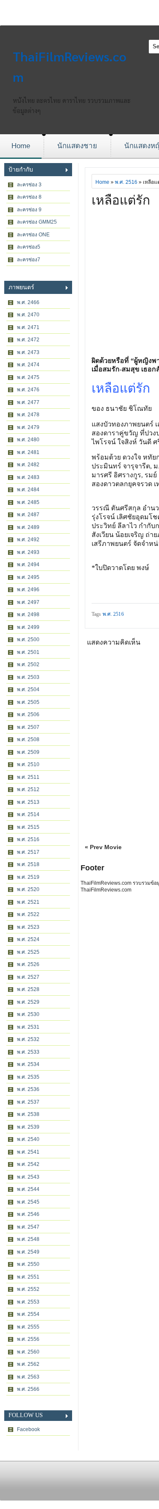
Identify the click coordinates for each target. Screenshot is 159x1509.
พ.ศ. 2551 (28, 1277)
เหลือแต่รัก (121, 200)
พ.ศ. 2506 (28, 714)
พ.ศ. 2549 (28, 1252)
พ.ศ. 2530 (28, 1014)
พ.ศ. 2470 (28, 315)
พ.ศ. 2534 (28, 1064)
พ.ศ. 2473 (28, 352)
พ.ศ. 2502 (28, 664)
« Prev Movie (103, 847)
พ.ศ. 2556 (28, 1339)
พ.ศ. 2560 (28, 1352)
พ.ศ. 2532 (28, 1039)
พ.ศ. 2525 (28, 952)
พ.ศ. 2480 (28, 440)
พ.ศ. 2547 (28, 1227)
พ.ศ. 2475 (28, 377)
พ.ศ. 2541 (28, 1152)
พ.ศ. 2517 (28, 852)
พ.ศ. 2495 (28, 577)
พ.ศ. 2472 (28, 340)
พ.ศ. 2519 (28, 877)
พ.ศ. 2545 (28, 1202)
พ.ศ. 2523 (28, 927)
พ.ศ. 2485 (28, 502)
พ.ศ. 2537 (28, 1102)
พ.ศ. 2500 (28, 639)
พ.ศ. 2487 (28, 515)
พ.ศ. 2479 (28, 427)
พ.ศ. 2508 (28, 739)
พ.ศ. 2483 (28, 477)
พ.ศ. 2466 (28, 302)
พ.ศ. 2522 (28, 914)
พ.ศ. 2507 (28, 727)
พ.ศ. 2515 (28, 827)
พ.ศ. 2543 (28, 1177)
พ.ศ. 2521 (28, 902)
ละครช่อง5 (28, 247)
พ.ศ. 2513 (28, 802)
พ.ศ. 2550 (28, 1264)
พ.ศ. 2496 (28, 590)
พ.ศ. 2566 (28, 1389)
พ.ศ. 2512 (28, 789)
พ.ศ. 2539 (28, 1127)
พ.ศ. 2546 (28, 1214)
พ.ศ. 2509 (28, 752)
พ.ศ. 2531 (28, 1027)
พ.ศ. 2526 (28, 964)
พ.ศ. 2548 (28, 1239)
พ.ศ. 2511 (28, 777)
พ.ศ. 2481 (28, 452)
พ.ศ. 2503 (28, 677)
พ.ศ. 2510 (28, 764)
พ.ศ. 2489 (28, 527)
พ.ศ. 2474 (28, 365)
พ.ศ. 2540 (28, 1139)
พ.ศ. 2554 (28, 1314)
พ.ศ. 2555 (28, 1327)
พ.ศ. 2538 (28, 1114)
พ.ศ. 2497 (28, 602)
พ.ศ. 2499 (28, 627)
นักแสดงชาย (77, 146)
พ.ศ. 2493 (28, 552)
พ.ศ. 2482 (28, 465)
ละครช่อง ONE (33, 235)
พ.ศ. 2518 (28, 864)
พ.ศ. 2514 (28, 814)
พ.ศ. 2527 (28, 977)
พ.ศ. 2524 (28, 939)
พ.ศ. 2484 (28, 490)
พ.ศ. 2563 (28, 1377)
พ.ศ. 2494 (28, 565)
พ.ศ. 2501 (28, 652)
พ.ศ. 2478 (28, 415)
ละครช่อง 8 (29, 197)
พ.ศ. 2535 (28, 1077)
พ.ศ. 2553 (28, 1302)
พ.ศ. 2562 (28, 1364)
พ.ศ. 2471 (28, 327)
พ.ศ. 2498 (28, 614)
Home (20, 146)
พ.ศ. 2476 (28, 390)
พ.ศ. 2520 (28, 889)
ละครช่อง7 (28, 260)
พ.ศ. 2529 (28, 1002)
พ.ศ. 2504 (28, 689)
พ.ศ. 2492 (28, 540)
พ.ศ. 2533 (28, 1052)
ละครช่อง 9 (29, 210)
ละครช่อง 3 (29, 185)
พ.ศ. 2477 (28, 402)
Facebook (28, 1429)
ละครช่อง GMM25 (37, 222)
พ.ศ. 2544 (28, 1189)
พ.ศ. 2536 (28, 1089)
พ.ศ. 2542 (28, 1164)
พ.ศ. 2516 (28, 839)
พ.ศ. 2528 (28, 989)
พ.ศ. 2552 (28, 1289)
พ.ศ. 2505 (28, 702)
